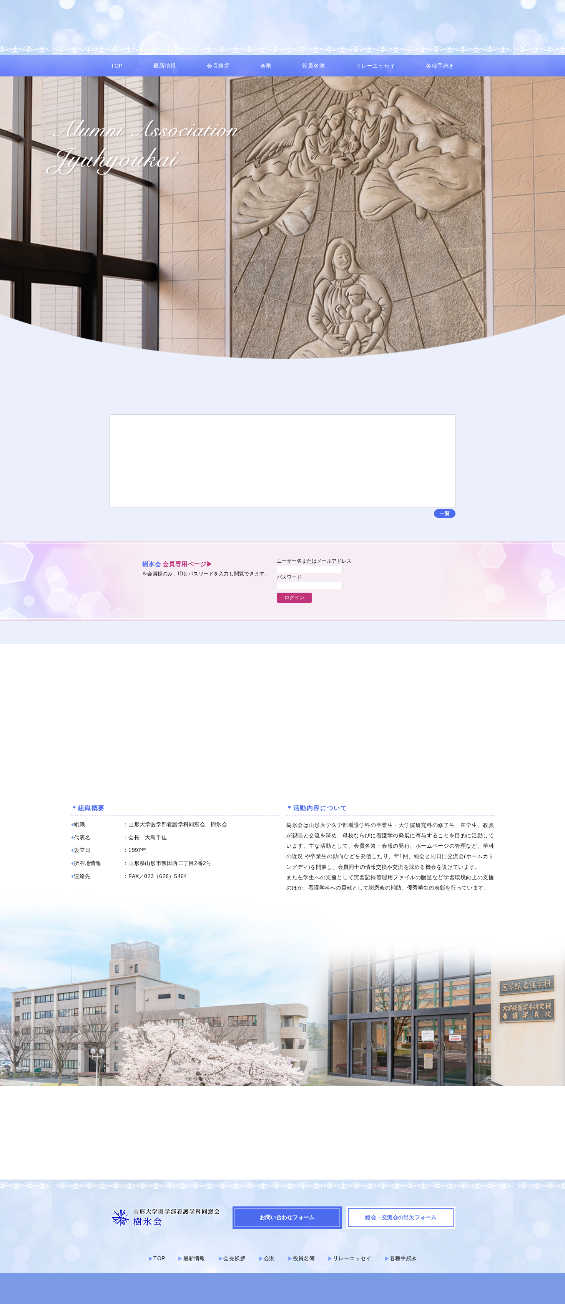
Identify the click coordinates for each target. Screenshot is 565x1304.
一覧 (445, 513)
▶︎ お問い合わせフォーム (385, 32)
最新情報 (164, 66)
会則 (265, 66)
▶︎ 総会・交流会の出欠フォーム (463, 32)
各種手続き (440, 66)
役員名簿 (313, 66)
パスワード (289, 577)
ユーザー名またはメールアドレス (314, 561)
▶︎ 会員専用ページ (320, 32)
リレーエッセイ (375, 66)
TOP (117, 66)
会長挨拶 (218, 66)
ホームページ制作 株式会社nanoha (282, 1292)
